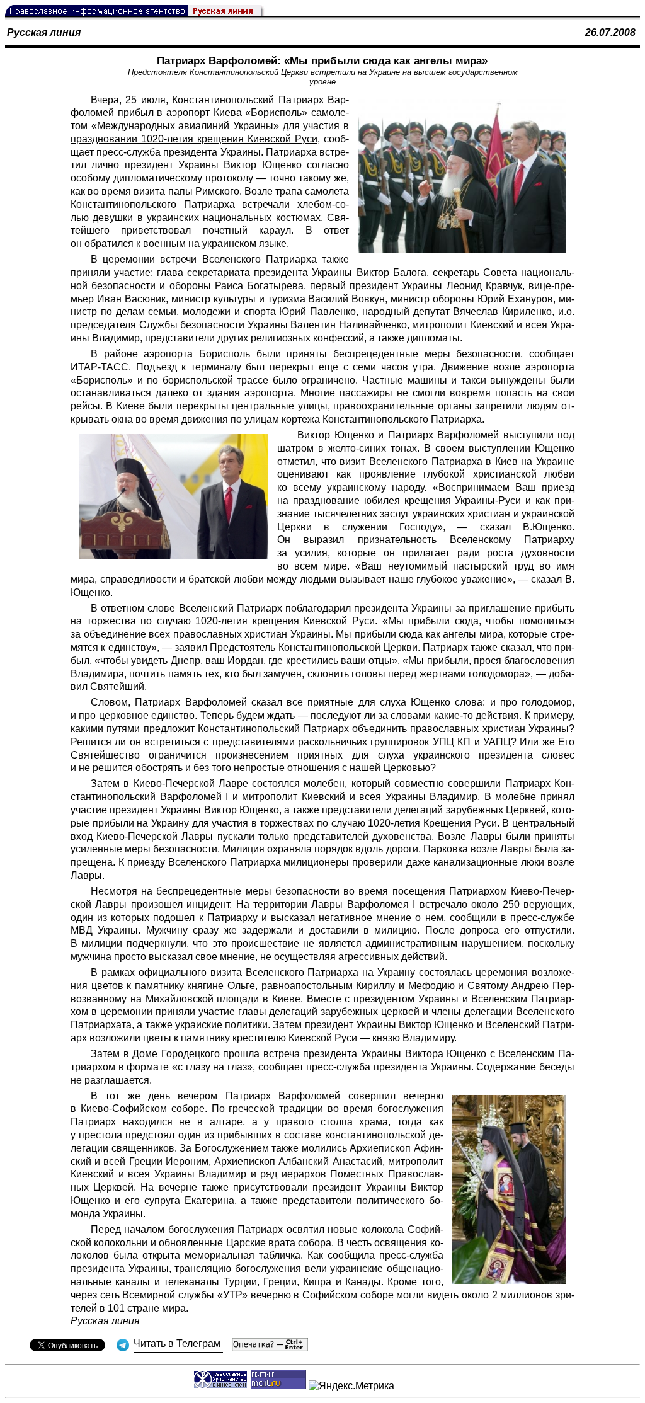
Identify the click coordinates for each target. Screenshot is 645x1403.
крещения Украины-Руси (463, 500)
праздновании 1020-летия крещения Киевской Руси (194, 139)
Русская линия (44, 32)
